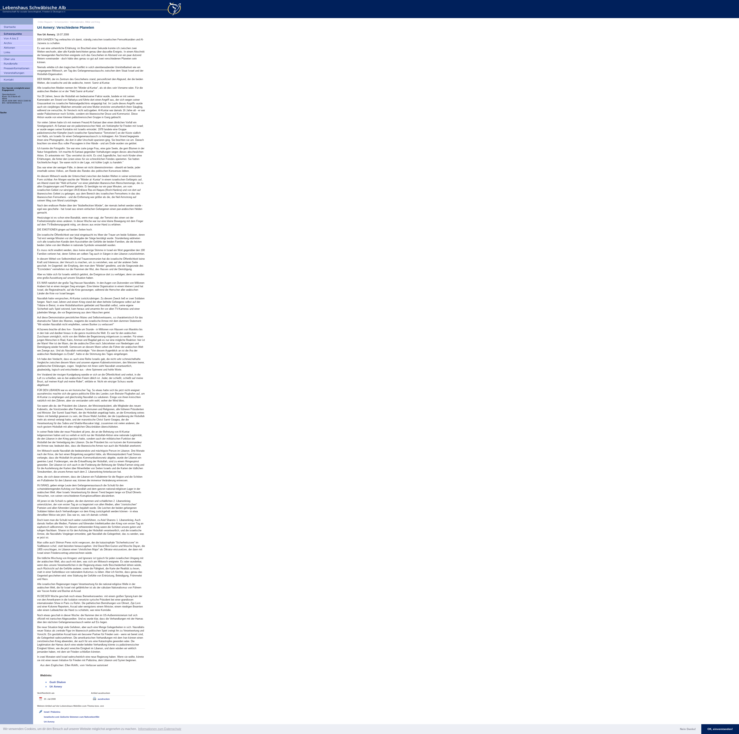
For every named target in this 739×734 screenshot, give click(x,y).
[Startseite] (16, 27)
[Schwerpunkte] (16, 34)
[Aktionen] (16, 48)
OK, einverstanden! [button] (720, 729)
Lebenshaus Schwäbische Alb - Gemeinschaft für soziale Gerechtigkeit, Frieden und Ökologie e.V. (33, 9)
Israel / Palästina (52, 712)
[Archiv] (16, 43)
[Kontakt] (16, 80)
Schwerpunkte (61, 22)
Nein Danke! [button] (688, 729)
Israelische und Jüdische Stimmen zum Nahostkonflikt (71, 717)
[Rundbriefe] (16, 64)
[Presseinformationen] (16, 68)
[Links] (16, 52)
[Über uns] (16, 59)
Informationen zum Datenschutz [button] (159, 729)
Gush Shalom (57, 682)
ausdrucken (104, 699)
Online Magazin (45, 22)
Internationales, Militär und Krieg (85, 22)
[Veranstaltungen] (16, 73)
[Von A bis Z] (16, 38)
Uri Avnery (55, 686)
